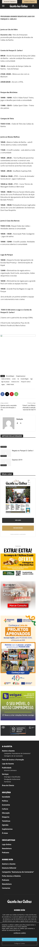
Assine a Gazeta (8, 751)
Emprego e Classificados (12, 777)
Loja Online (6, 844)
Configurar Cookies (19, 943)
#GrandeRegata (10, 376)
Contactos (6, 888)
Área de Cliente (8, 785)
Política (5, 801)
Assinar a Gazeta (8, 864)
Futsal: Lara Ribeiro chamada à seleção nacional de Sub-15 (29, 408)
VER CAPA (18, 520)
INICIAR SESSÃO (18, 528)
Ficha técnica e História (11, 876)
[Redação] (8, 423)
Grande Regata (24, 379)
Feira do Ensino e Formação (13, 760)
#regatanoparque (20, 376)
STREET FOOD (10, 384)
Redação (19, 419)
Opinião (5, 825)
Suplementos (7, 829)
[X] (7, 394)
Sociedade (6, 797)
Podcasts (5, 852)
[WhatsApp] (16, 394)
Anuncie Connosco (10, 770)
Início (3, 11)
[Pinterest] (12, 394)
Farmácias (7, 782)
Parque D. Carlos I (25, 381)
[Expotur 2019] (5, 462)
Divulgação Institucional (12, 779)
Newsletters (7, 848)
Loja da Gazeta (8, 764)
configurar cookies (20, 933)
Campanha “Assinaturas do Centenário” (17, 753)
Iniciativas (9, 11)
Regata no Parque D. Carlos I (22, 451)
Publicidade (6, 768)
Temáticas (6, 821)
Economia (6, 805)
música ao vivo (15, 381)
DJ (18, 379)
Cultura (5, 809)
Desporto (5, 817)
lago (31, 379)
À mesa (5, 833)
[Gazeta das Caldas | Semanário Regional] (19, 6)
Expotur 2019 (17, 460)
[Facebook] (2, 394)
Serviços (5, 774)
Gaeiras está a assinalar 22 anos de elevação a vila (8, 408)
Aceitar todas (19, 939)
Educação (6, 813)
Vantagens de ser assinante (13, 756)
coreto (14, 379)
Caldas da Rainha (5, 379)
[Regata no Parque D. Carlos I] (5, 453)
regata (3, 384)
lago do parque (5, 381)
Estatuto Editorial (9, 868)
